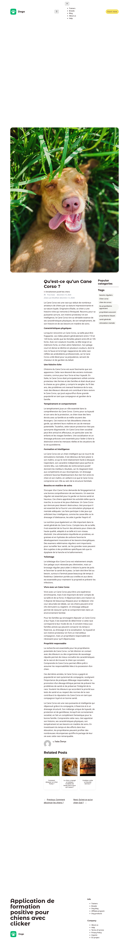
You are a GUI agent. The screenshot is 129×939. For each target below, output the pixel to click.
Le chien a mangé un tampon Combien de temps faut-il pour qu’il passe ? (69, 783)
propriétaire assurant (107, 312)
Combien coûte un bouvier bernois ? (88, 782)
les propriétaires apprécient (105, 307)
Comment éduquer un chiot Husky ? (52, 782)
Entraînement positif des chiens (58, 292)
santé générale (105, 319)
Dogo (21, 11)
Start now (112, 11)
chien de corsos (105, 302)
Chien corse (103, 299)
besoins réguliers (106, 295)
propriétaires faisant (107, 316)
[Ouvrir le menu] (57, 11)
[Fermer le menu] (67, 3)
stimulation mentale (107, 323)
